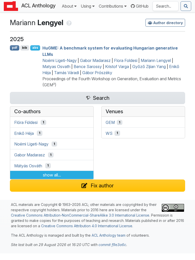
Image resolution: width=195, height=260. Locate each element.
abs (35, 48)
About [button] (67, 6)
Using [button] (86, 6)
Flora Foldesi (125, 60)
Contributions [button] (111, 6)
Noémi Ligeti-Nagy (59, 60)
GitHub (142, 6)
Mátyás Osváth (28, 165)
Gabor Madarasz (95, 60)
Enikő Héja (24, 133)
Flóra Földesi (26, 122)
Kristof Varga (117, 66)
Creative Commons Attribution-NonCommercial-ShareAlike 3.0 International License (80, 215)
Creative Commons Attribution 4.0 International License (86, 226)
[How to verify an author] (68, 22)
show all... (52, 174)
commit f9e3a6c (112, 244)
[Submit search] (186, 6)
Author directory (168, 23)
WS (109, 133)
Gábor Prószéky (97, 72)
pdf (14, 48)
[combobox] (165, 6)
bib (24, 48)
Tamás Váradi (66, 72)
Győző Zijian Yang (149, 66)
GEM (110, 122)
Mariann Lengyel (156, 60)
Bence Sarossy (88, 66)
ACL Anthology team (108, 235)
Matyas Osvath (56, 66)
